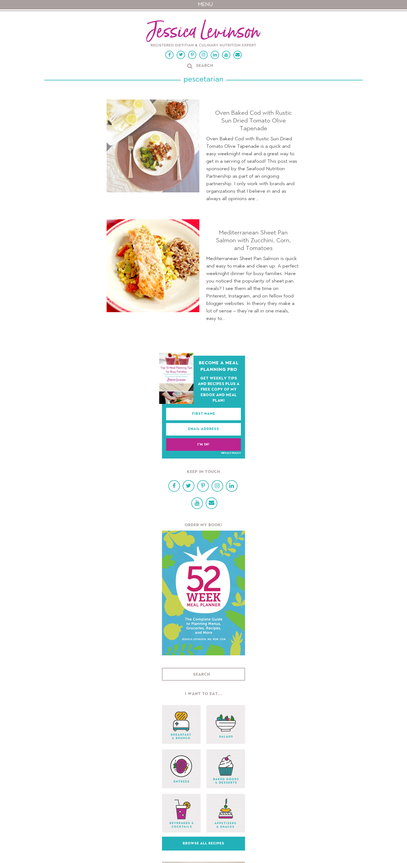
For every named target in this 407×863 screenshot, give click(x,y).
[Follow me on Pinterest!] (192, 55)
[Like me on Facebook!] (169, 55)
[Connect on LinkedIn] (215, 55)
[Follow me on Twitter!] (181, 55)
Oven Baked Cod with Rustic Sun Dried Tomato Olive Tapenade (253, 121)
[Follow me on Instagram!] (203, 55)
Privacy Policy (231, 453)
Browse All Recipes (203, 843)
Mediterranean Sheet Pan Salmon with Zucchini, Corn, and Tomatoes (253, 240)
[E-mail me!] (237, 55)
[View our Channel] (226, 55)
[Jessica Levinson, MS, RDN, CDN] (203, 33)
